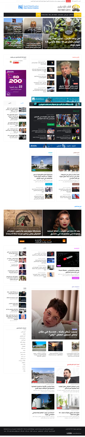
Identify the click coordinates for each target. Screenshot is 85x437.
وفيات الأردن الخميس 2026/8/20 (13, 304)
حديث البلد (23, 348)
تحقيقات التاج (54, 14)
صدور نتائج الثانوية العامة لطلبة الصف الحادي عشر (56, 1)
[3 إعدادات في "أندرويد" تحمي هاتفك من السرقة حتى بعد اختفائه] (50, 254)
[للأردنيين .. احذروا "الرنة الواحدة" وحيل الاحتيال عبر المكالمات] (50, 83)
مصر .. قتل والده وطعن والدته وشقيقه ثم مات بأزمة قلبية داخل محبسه (39, 90)
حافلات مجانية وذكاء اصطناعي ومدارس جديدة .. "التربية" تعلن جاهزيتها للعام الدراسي (14, 29)
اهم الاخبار (23, 340)
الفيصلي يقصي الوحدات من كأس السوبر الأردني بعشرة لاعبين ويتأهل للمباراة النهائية (13, 44)
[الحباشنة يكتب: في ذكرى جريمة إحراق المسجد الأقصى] (22, 253)
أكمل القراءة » (50, 124)
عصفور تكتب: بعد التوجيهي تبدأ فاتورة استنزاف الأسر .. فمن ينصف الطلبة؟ (12, 278)
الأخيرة (22, 103)
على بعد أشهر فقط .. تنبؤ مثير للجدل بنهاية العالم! (39, 63)
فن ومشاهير (23, 358)
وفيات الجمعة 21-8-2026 (12, 298)
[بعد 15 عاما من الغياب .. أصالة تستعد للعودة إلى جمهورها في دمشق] (61, 223)
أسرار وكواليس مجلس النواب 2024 (13, 431)
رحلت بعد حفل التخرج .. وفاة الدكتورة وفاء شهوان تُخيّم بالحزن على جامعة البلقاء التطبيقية (12, 317)
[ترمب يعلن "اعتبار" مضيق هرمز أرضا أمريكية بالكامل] (67, 76)
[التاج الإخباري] (69, 8)
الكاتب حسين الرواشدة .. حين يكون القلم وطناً (12, 271)
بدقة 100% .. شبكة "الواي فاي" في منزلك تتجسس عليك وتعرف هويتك (39, 275)
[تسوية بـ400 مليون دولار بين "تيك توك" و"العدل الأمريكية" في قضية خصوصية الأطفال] (22, 116)
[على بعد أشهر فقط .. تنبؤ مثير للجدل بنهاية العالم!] (50, 63)
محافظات (23, 362)
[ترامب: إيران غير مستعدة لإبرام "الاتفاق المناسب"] (50, 76)
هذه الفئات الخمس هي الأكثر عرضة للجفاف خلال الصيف (13, 124)
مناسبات (23, 366)
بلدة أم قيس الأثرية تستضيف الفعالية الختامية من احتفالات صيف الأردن (43, 387)
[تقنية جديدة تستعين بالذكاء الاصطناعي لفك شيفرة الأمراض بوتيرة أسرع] (50, 260)
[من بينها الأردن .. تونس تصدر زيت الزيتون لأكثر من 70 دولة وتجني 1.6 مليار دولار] (61, 33)
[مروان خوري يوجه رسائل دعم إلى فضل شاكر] (22, 137)
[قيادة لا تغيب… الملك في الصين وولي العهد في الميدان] (22, 260)
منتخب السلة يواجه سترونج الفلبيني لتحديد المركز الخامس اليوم (39, 131)
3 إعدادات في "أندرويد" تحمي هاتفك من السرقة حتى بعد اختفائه (39, 254)
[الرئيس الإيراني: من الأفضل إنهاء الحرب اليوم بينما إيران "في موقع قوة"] (75, 189)
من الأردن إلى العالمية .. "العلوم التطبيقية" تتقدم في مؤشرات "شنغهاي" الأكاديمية (39, 355)
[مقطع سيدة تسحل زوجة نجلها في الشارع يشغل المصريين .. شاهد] (48, 189)
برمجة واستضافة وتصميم (76, 433)
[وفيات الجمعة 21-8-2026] (22, 299)
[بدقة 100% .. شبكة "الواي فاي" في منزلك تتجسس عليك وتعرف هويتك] (50, 274)
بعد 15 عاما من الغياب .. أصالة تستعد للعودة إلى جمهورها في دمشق (63, 232)
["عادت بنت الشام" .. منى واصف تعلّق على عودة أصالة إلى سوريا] (22, 130)
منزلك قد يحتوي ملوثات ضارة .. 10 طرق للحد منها (69, 413)
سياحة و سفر (22, 352)
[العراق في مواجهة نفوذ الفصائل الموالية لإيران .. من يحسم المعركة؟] (55, 346)
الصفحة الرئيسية (77, 14)
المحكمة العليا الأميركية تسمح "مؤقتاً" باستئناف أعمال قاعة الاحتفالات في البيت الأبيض (42, 176)
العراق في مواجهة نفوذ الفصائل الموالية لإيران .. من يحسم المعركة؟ (55, 354)
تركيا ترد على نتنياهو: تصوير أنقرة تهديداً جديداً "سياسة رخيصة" (65, 197)
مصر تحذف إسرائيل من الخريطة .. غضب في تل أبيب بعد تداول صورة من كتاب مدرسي (69, 176)
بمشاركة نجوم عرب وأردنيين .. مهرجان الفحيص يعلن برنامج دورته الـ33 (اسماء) (23, 232)
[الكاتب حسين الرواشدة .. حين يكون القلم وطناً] (22, 272)
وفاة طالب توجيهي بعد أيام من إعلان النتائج (12, 310)
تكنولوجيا (23, 346)
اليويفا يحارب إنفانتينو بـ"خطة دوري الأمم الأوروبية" (64, 131)
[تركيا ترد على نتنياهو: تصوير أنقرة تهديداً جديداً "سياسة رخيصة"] (75, 196)
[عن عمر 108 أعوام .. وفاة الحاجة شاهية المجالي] (22, 293)
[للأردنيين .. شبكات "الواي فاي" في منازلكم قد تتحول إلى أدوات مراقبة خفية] (50, 267)
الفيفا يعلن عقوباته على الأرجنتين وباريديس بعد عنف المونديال (44, 118)
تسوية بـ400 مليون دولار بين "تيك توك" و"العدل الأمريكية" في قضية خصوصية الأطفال (12, 117)
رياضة (50, 14)
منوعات (23, 368)
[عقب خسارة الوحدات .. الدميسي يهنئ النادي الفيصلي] (32, 25)
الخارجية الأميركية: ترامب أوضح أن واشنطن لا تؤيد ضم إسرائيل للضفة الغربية (33, 45)
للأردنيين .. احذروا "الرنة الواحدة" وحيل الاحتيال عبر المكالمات (40, 83)
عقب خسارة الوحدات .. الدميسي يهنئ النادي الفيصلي (34, 30)
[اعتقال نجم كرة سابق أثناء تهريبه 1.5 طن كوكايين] (50, 137)
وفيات (24, 370)
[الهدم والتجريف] (22, 266)
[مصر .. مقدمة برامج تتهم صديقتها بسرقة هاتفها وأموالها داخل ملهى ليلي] (48, 196)
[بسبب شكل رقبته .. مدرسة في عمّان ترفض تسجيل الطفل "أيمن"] (55, 314)
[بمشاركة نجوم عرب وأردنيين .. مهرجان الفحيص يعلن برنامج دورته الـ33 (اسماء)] (23, 223)
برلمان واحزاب (60, 14)
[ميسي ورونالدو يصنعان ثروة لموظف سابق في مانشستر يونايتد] (75, 137)
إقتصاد (24, 333)
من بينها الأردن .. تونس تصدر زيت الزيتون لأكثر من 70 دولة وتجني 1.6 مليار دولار (62, 41)
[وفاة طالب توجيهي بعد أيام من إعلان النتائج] (22, 311)
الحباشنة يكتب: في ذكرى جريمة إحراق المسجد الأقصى (12, 253)
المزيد (38, 14)
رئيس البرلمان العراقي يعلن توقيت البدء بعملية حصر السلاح (69, 387)
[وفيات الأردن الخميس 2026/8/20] (22, 305)
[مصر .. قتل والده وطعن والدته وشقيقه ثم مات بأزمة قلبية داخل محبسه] (50, 89)
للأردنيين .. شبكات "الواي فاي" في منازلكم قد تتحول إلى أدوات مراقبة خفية (39, 268)
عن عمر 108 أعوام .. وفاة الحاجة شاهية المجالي (12, 292)
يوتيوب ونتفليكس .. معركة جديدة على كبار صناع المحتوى (69, 271)
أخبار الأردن (71, 14)
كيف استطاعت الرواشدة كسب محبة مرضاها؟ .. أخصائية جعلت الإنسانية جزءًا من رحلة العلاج (73, 355)
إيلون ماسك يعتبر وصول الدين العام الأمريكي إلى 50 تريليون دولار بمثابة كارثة (39, 70)
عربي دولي (66, 14)
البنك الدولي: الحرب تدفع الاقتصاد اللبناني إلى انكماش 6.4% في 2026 (12, 109)
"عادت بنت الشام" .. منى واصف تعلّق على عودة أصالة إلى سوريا (12, 130)
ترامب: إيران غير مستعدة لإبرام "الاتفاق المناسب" (40, 76)
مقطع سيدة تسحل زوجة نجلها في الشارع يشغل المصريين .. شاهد (38, 190)
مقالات (24, 364)
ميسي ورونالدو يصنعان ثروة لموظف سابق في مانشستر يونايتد (63, 137)
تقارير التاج (22, 431)
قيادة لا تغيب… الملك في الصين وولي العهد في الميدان (12, 260)
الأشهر (9, 103)
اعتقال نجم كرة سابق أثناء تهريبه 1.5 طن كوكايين (39, 137)
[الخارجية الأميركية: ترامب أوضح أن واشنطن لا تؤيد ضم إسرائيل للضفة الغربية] (32, 41)
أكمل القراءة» (75, 184)
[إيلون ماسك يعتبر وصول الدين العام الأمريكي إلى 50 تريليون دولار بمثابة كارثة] (50, 69)
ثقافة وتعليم (23, 344)
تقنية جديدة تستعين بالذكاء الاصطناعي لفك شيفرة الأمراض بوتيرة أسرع (40, 261)
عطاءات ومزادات (44, 14)
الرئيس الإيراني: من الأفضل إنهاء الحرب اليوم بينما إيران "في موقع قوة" (65, 190)
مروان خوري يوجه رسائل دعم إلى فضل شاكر (13, 136)
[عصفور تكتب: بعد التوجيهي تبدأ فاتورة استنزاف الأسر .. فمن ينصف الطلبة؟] (22, 278)
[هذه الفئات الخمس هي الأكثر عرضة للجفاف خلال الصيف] (22, 124)
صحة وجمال (23, 354)
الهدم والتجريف (14, 265)
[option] (42, 33)
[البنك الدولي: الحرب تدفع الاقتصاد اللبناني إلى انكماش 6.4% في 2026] (22, 109)
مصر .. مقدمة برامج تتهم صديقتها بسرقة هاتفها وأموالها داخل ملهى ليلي (39, 197)
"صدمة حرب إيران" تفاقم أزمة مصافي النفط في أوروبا (43, 413)
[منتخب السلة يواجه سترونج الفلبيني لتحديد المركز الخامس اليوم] (50, 131)
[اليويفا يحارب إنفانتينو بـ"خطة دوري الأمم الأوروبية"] (75, 131)
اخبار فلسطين (22, 336)
